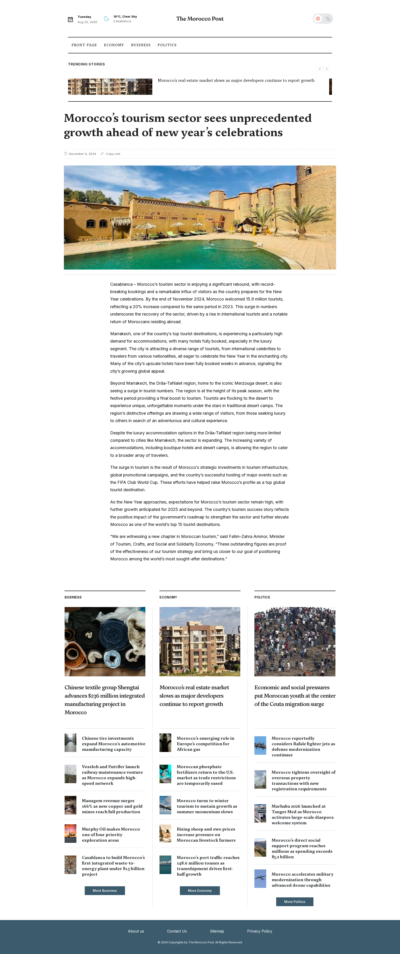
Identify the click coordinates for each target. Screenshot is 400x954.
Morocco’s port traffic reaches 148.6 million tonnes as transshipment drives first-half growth (208, 866)
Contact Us (177, 931)
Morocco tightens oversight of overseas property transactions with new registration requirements (303, 780)
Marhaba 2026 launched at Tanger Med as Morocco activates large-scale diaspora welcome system (303, 814)
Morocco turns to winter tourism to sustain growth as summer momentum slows (207, 806)
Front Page (84, 45)
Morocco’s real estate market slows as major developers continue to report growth (236, 80)
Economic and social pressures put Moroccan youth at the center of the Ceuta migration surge (294, 696)
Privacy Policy (259, 931)
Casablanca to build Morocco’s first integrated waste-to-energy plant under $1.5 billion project (113, 866)
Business (141, 45)
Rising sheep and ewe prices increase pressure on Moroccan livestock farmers (206, 834)
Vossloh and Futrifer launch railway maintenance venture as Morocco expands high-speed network (112, 775)
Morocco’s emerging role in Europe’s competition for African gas (205, 743)
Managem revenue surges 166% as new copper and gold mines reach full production (112, 806)
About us (136, 931)
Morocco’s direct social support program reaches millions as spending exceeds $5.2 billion (302, 848)
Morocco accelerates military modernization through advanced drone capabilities (302, 879)
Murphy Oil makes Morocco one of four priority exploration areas (111, 834)
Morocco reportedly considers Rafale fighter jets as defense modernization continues (303, 746)
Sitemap (217, 931)
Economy (114, 45)
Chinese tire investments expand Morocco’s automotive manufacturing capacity (113, 743)
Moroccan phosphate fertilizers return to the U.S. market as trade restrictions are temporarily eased (206, 775)
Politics (167, 45)
